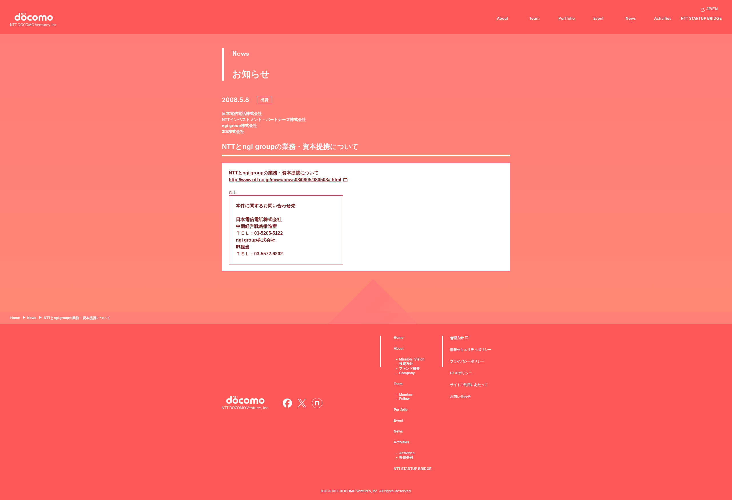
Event (598, 18)
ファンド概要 (409, 368)
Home (398, 338)
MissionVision (411, 359)
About (502, 18)
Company (407, 373)
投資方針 (406, 364)
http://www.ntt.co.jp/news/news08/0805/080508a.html (285, 179)
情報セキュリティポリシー (470, 350)
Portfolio (566, 18)
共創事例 (406, 457)
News (631, 18)
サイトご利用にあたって (469, 385)
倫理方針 (457, 338)
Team (534, 18)
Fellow (404, 399)
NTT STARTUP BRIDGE (701, 18)
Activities (662, 18)
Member (406, 395)
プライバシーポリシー (467, 361)
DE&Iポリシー (461, 373)
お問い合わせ (460, 397)
